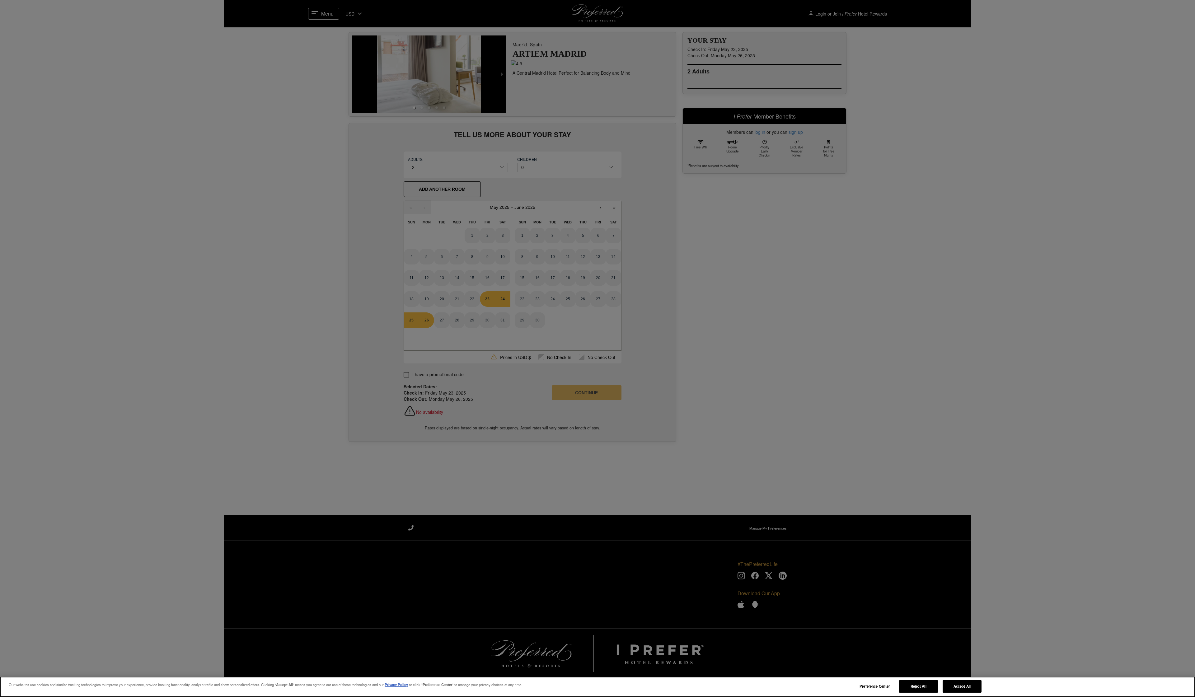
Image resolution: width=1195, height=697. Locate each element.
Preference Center (875, 686)
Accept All (962, 686)
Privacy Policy (396, 684)
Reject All (918, 686)
